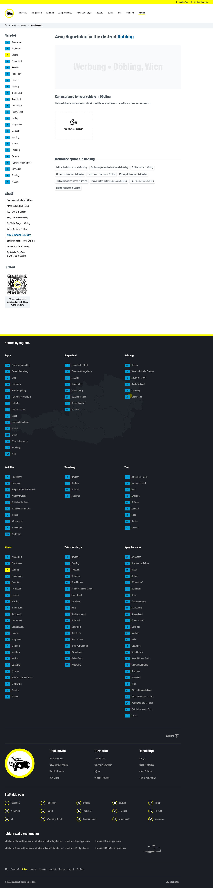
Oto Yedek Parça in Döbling (18, 223)
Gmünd (132, 576)
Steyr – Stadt (75, 639)
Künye (142, 758)
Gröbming (14, 384)
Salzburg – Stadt (136, 377)
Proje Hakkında (56, 758)
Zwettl (131, 715)
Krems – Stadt (135, 620)
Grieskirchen (74, 582)
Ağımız (97, 771)
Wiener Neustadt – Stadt (139, 696)
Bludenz (73, 483)
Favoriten (13, 67)
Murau (12, 434)
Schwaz (132, 527)
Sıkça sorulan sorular (59, 765)
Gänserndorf (134, 582)
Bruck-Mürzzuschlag (18, 365)
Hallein (132, 365)
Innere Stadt (14, 93)
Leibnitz (13, 403)
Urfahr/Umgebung (77, 645)
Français (33, 869)
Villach (12, 515)
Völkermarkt (14, 521)
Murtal (12, 428)
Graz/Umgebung (16, 390)
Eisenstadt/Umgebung (79, 371)
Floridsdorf (14, 73)
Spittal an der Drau (17, 502)
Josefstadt (14, 99)
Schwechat (133, 677)
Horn (131, 595)
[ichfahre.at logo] (9, 13)
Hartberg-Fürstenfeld (19, 396)
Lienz (131, 515)
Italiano (62, 869)
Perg (71, 607)
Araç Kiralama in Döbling (17, 217)
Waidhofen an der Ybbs (139, 709)
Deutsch (80, 869)
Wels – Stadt (74, 658)
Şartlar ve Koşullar (147, 777)
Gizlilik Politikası (146, 765)
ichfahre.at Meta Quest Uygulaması (108, 848)
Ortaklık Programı (102, 777)
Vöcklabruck (74, 652)
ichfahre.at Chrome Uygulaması (18, 841)
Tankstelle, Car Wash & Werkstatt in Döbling (16, 254)
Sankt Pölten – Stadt (138, 658)
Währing (13, 175)
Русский (14, 869)
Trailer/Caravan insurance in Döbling (71, 181)
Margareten (14, 124)
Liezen (12, 415)
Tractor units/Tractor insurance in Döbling (109, 181)
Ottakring (13, 150)
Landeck (132, 508)
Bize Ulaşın (54, 777)
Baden (131, 569)
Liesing (12, 118)
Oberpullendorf (76, 403)
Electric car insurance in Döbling (70, 174)
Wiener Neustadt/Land (139, 690)
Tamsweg (133, 390)
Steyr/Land (74, 633)
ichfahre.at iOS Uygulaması (77, 848)
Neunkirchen (134, 652)
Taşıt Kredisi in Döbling (17, 211)
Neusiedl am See (76, 396)
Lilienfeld (133, 626)
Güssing (73, 377)
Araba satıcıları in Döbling (18, 205)
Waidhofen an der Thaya (139, 702)
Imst (131, 489)
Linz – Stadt (74, 595)
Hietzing (13, 86)
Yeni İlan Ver (99, 758)
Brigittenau (14, 48)
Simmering (14, 169)
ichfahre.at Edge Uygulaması (77, 841)
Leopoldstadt (15, 112)
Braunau (73, 557)
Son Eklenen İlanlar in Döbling (20, 200)
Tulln (131, 683)
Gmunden (73, 576)
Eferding (73, 563)
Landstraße (14, 105)
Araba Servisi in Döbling (17, 229)
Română (52, 869)
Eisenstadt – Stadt (77, 365)
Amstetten (133, 557)
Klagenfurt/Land (17, 495)
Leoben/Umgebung (18, 422)
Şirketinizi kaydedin (103, 765)
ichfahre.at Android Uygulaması (48, 848)
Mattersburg (74, 390)
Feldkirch (73, 495)
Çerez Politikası (146, 771)
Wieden (12, 181)
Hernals (13, 80)
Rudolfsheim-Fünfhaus (19, 162)
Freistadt (73, 569)
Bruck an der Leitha (137, 563)
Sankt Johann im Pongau (140, 371)
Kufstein (132, 502)
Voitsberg (13, 447)
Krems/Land (134, 614)
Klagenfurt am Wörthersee (21, 489)
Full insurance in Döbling (142, 167)
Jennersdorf (74, 384)
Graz (11, 377)
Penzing (13, 156)
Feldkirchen (14, 476)
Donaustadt (14, 61)
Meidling (13, 137)
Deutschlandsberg (17, 371)
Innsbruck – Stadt (137, 476)
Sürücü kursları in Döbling (18, 246)
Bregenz (73, 476)
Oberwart (73, 409)
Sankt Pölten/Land (137, 664)
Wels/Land (73, 664)
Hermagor (14, 483)
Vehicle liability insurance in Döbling (71, 167)
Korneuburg (134, 607)
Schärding (74, 626)
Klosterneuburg (136, 601)
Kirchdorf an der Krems (79, 588)
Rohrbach (73, 620)
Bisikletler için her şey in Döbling (21, 240)
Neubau (13, 143)
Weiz (11, 453)
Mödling (132, 633)
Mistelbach (134, 645)
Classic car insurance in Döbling (101, 174)
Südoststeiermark (17, 441)
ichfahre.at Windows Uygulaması (18, 848)
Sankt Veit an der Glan (19, 508)
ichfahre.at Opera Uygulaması (108, 841)
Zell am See (134, 396)
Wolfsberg (13, 534)
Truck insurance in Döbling (142, 181)
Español (43, 869)
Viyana (13, 25)
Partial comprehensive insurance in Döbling (109, 167)
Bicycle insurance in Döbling (68, 187)
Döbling (23, 25)
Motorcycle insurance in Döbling (133, 174)
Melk (131, 639)
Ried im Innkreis (76, 614)
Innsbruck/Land (136, 483)
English (71, 869)
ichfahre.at (15, 882)
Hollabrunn (134, 588)
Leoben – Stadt (16, 409)
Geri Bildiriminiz (57, 771)
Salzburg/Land (135, 384)
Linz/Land (73, 601)
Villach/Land (15, 527)
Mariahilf (13, 131)
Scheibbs (133, 671)
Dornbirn (73, 489)
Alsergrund (14, 42)
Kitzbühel (133, 495)
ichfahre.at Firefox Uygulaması (48, 841)
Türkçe (24, 869)
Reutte (132, 521)
